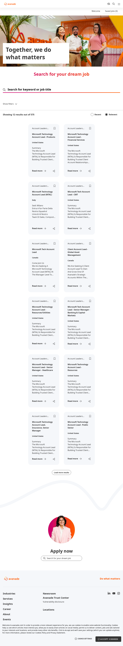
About (6, 614)
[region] (61, 634)
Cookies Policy (40, 633)
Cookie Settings (85, 639)
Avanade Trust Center (56, 597)
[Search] (113, 3)
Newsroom (49, 593)
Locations (48, 609)
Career (7, 609)
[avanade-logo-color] (10, 3)
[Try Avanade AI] (108, 3)
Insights (8, 603)
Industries (9, 593)
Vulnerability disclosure (53, 601)
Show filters (8, 104)
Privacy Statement (58, 633)
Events (7, 619)
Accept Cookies (109, 639)
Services (8, 598)
